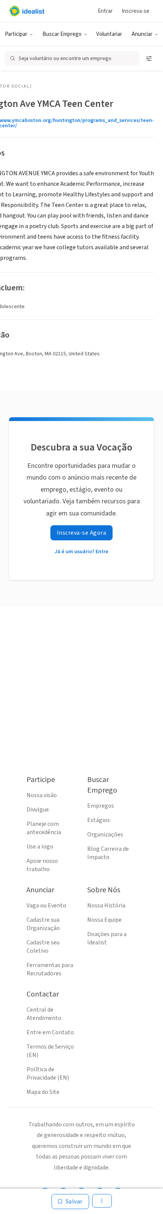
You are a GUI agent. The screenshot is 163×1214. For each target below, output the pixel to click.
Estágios (98, 820)
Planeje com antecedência (44, 828)
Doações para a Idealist (107, 938)
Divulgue (38, 809)
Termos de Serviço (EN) (50, 1051)
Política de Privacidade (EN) (48, 1073)
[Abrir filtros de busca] (148, 58)
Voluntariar (109, 34)
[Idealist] (26, 11)
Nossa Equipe (104, 920)
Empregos (100, 806)
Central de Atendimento (44, 1014)
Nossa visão (42, 795)
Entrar (105, 11)
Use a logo (40, 846)
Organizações (105, 834)
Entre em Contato (50, 1032)
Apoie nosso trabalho (42, 865)
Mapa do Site (43, 1092)
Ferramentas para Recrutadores (50, 969)
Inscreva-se (135, 11)
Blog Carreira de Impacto (108, 853)
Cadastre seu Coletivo (43, 946)
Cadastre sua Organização (43, 924)
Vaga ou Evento (46, 905)
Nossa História (106, 905)
